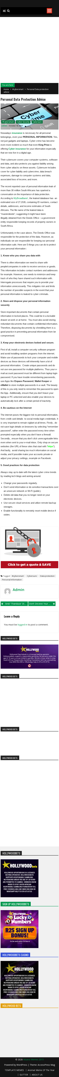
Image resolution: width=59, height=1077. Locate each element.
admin (4, 126)
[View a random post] (4, 11)
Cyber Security (23, 122)
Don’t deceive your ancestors (42, 603)
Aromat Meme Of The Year (41, 1070)
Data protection (47, 576)
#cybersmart (17, 89)
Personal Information (12, 579)
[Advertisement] (29, 48)
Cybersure (37, 122)
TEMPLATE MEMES (14, 1070)
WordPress (22, 1064)
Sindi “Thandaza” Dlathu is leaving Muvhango (16, 603)
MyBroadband (21, 198)
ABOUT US (37, 1075)
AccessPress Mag (46, 1064)
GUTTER (24, 1075)
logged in (22, 624)
